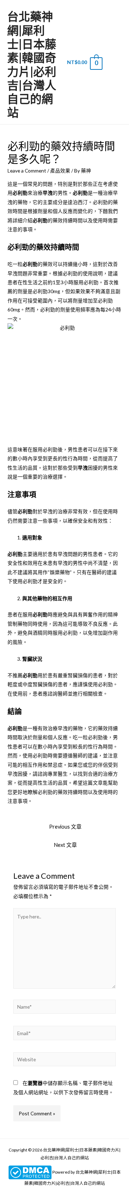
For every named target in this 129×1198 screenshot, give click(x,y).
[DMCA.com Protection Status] (30, 1172)
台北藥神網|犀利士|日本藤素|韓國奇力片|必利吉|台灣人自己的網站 (31, 64)
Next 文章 (65, 845)
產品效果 (60, 171)
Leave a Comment (27, 171)
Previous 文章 (65, 827)
